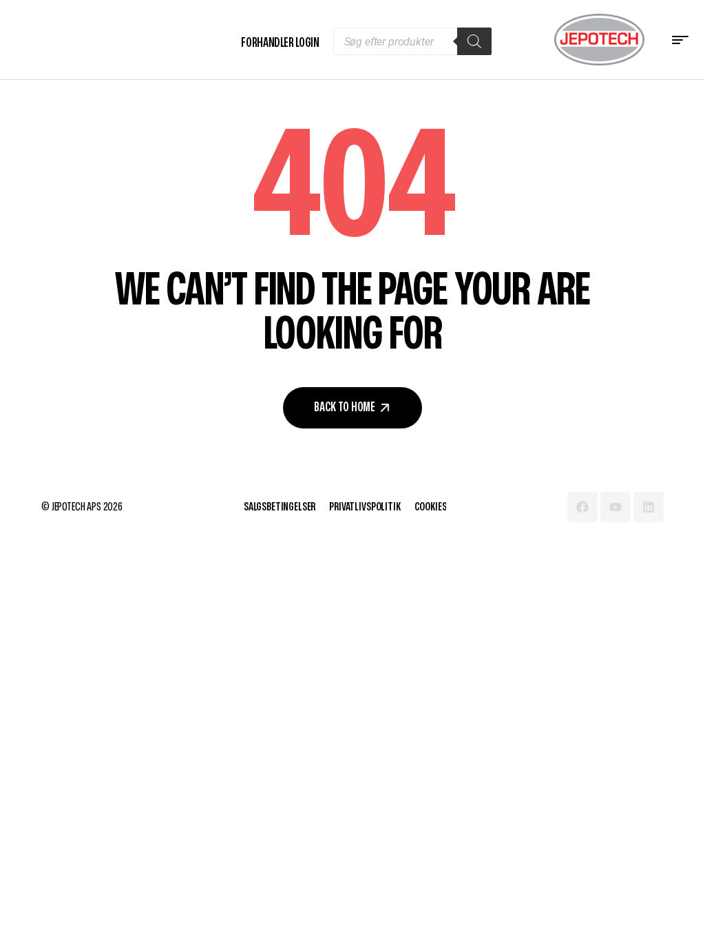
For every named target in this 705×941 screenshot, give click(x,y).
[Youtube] (615, 507)
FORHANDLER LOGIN (280, 43)
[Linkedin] (648, 507)
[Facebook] (582, 507)
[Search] (474, 41)
